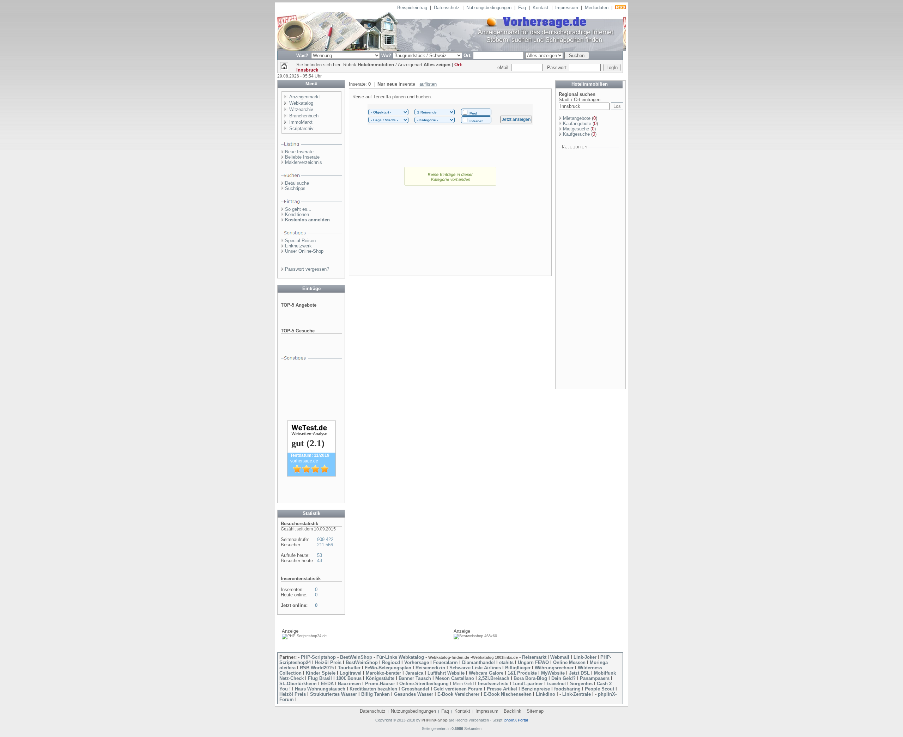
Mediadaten (596, 7)
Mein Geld (463, 683)
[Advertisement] (450, 236)
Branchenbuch (304, 115)
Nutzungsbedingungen (488, 7)
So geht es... (298, 209)
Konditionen (297, 214)
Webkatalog (301, 103)
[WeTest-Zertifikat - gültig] (311, 475)
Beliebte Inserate (302, 157)
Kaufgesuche (576, 134)
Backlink (512, 711)
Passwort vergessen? (307, 269)
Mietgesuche (576, 128)
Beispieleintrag (412, 7)
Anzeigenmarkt (304, 96)
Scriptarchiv (301, 128)
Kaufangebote (577, 123)
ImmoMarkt (301, 122)
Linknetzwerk (298, 245)
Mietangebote (576, 118)
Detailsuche (297, 183)
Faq (522, 7)
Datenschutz (447, 7)
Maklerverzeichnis (303, 162)
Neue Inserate (299, 151)
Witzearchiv (301, 109)
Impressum (566, 7)
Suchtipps (295, 188)
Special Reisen (300, 240)
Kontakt (541, 7)
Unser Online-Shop (304, 251)
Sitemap (535, 711)
